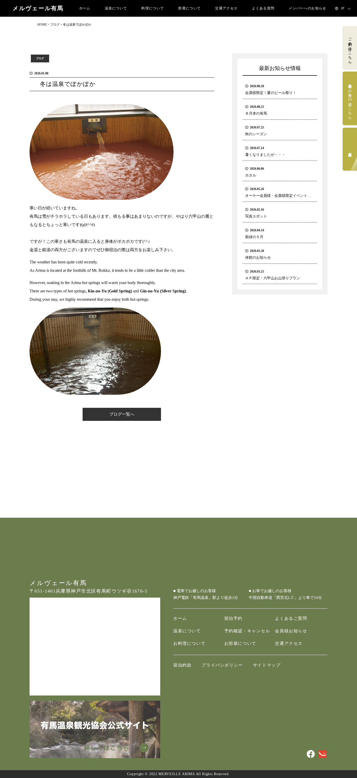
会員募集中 (350, 150)
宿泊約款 (182, 665)
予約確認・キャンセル (247, 631)
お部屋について (240, 643)
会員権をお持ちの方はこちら (350, 99)
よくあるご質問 (291, 618)
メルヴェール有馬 (38, 8)
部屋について (189, 8)
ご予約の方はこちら (350, 48)
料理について (152, 8)
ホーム (84, 8)
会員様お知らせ (291, 631)
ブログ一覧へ (121, 414)
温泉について (116, 8)
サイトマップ (267, 665)
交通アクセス (226, 8)
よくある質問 (263, 8)
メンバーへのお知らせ (307, 8)
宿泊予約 (233, 618)
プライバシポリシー (222, 665)
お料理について (189, 643)
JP (343, 8)
